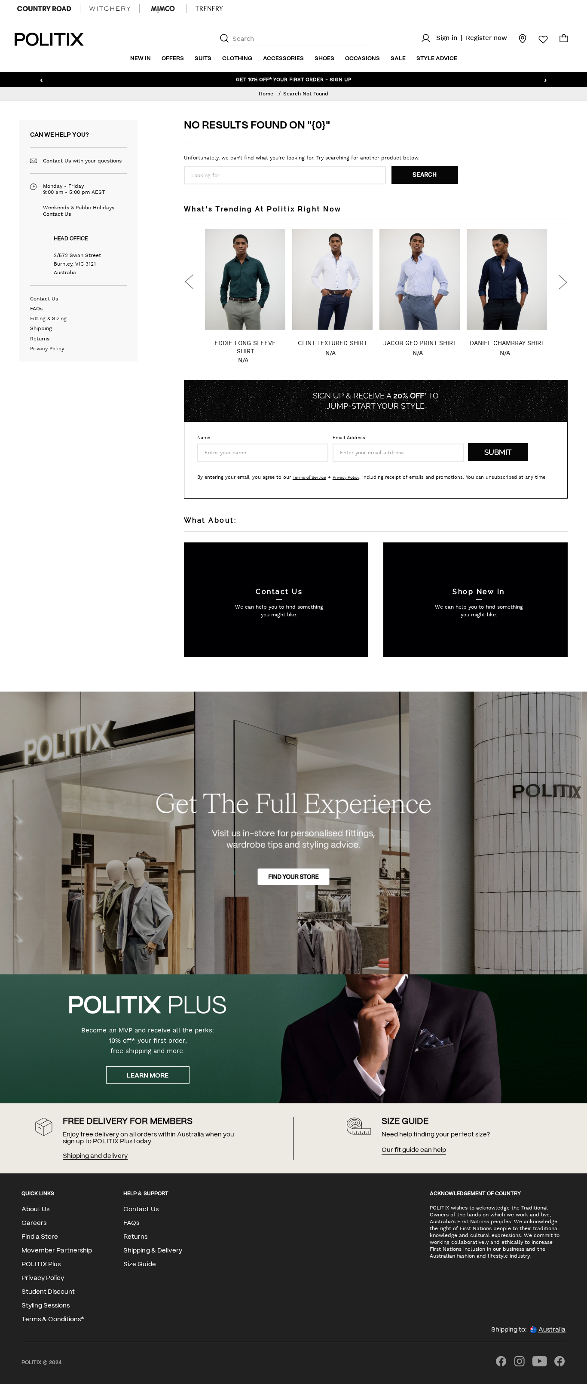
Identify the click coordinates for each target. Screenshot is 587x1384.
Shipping (41, 328)
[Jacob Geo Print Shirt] (332, 279)
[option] (245, 301)
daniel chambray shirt (419, 343)
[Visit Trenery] (209, 8)
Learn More (147, 1076)
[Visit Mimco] (163, 8)
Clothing (237, 58)
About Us (35, 1209)
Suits (203, 58)
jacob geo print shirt (332, 343)
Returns (39, 339)
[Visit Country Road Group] (44, 8)
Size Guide (139, 1265)
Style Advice (436, 58)
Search (425, 175)
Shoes (324, 58)
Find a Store (39, 1237)
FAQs (36, 309)
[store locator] (517, 38)
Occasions (362, 58)
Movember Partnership (56, 1251)
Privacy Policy (47, 349)
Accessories (283, 58)
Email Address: (350, 438)
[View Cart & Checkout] (564, 40)
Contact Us (57, 160)
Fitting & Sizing (48, 318)
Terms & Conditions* (52, 1320)
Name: (204, 438)
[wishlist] (538, 39)
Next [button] (562, 282)
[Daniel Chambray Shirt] (419, 279)
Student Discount (48, 1292)
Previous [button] (189, 282)
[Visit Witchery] (109, 8)
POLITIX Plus (41, 1265)
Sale (398, 58)
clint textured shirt (245, 343)
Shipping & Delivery (152, 1251)
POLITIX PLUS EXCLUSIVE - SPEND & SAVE (293, 79)
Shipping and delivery (95, 1156)
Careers (33, 1223)
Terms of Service (309, 477)
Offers (173, 58)
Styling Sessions (45, 1306)
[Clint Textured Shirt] (245, 279)
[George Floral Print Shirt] (507, 279)
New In (140, 58)
